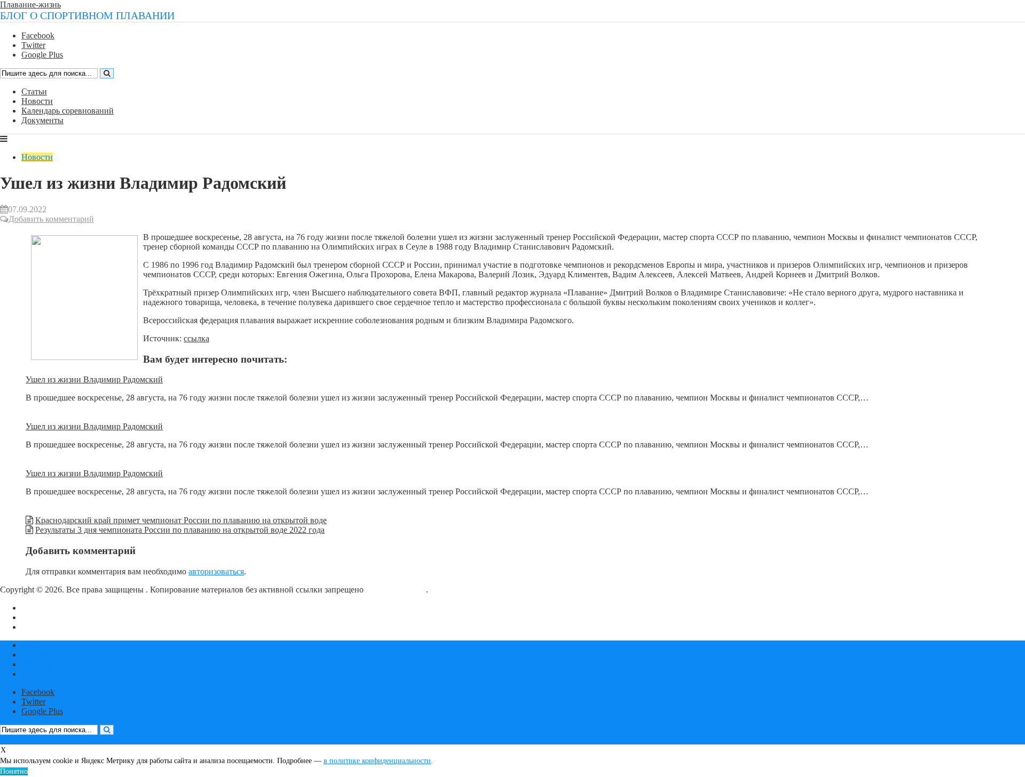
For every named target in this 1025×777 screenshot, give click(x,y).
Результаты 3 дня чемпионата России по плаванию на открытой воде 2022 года (180, 529)
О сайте (35, 607)
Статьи (34, 91)
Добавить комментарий (51, 218)
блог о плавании (396, 589)
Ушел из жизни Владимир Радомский (94, 379)
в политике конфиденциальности (377, 761)
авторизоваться (216, 571)
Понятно (14, 771)
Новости (37, 101)
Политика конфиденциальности (79, 626)
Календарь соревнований (67, 110)
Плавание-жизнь (30, 4)
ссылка (196, 338)
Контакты (39, 617)
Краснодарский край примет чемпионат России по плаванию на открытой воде (181, 520)
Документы (42, 120)
